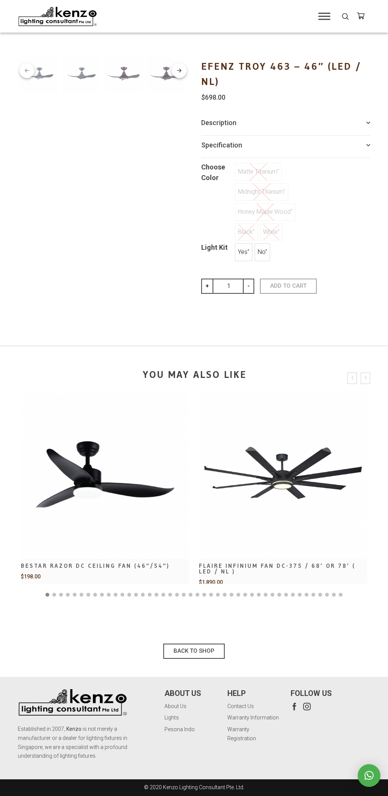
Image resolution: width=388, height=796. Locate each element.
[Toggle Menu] (324, 16)
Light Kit (214, 247)
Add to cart (288, 285)
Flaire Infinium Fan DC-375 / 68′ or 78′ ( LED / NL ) (99, 568)
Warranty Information (253, 718)
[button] (47, 594)
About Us (175, 706)
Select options (105, 533)
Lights (171, 718)
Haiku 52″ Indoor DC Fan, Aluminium (268, 565)
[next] (179, 70)
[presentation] (352, 378)
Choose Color (213, 172)
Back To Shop (194, 650)
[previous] (26, 70)
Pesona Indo (179, 729)
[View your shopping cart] (363, 17)
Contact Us (240, 706)
